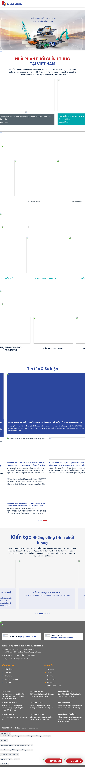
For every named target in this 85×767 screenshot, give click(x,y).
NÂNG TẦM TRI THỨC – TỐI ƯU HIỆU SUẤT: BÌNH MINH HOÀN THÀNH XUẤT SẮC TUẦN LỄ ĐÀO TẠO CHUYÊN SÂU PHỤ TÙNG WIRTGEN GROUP (28, 464)
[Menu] (82, 3)
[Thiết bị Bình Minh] (13, 3)
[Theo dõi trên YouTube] (82, 728)
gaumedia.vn (33, 728)
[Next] (80, 104)
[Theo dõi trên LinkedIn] (79, 728)
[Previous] (4, 104)
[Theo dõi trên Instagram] (76, 728)
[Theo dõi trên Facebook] (72, 728)
